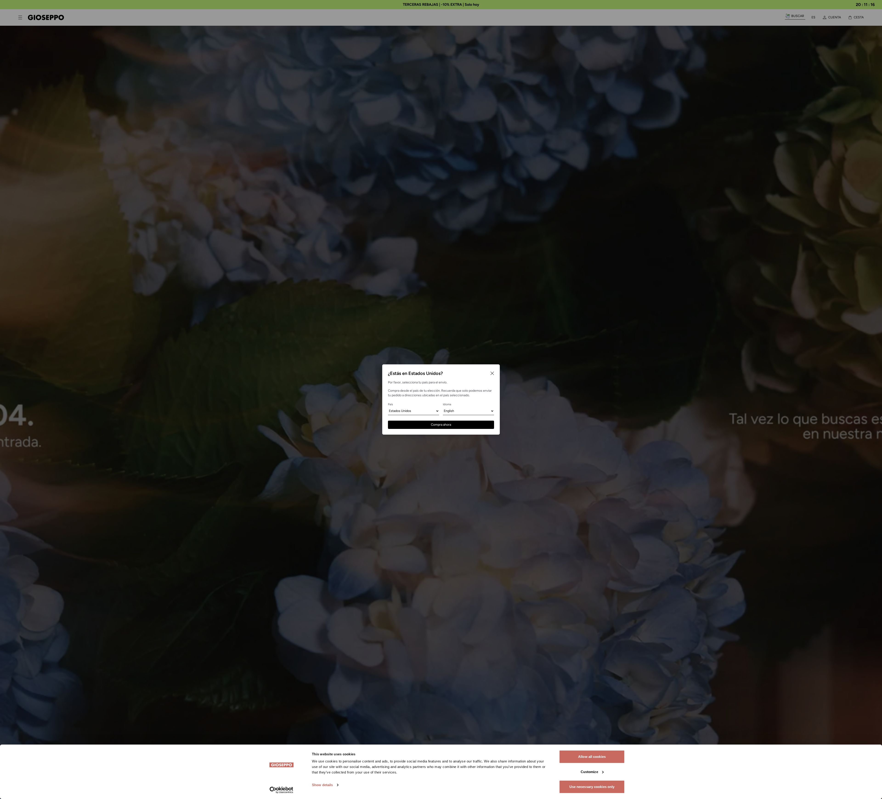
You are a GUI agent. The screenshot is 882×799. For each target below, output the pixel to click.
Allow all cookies (592, 757)
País (390, 404)
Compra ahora (441, 425)
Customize (589, 772)
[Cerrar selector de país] (492, 373)
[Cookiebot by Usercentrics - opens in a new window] (281, 790)
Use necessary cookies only (592, 787)
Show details (322, 785)
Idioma (447, 404)
